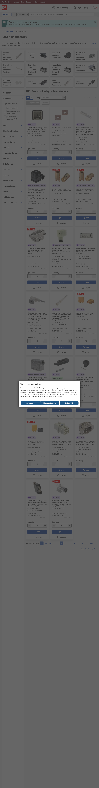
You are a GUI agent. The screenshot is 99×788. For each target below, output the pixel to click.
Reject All (69, 403)
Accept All (30, 403)
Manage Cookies (49, 403)
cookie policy (59, 396)
